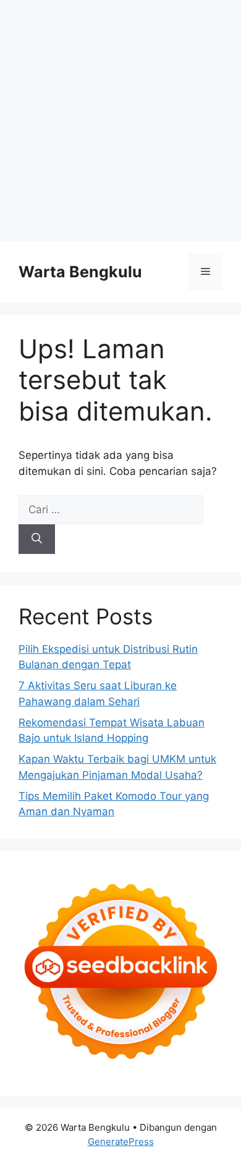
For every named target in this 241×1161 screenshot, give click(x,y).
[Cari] (37, 539)
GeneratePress (121, 1141)
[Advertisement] (120, 120)
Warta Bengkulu (80, 271)
